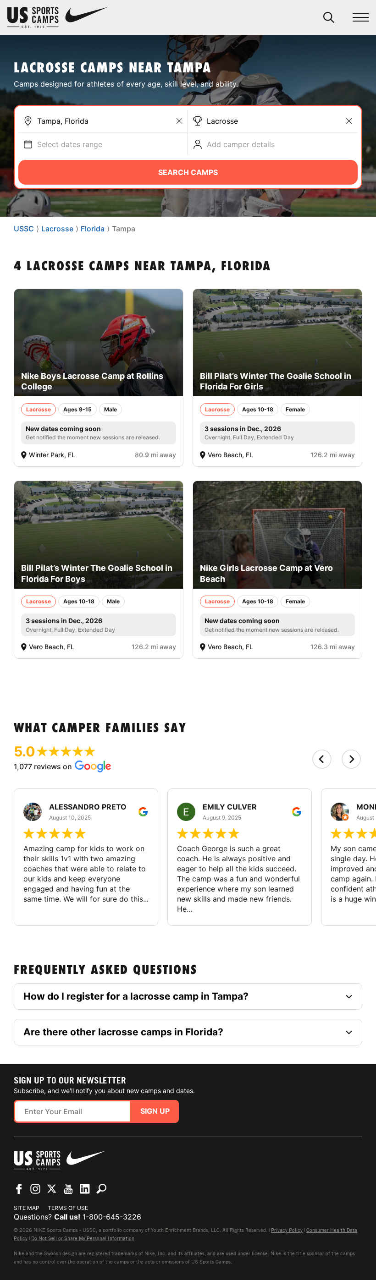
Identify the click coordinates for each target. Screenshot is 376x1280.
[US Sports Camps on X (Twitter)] (52, 1189)
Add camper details (241, 144)
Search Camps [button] (188, 172)
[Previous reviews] (322, 759)
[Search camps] (101, 1189)
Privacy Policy (287, 1230)
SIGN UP (155, 1111)
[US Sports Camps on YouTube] (68, 1189)
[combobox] (110, 121)
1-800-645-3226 (112, 1216)
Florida (93, 228)
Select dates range (69, 144)
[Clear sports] (349, 121)
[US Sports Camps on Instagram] (35, 1189)
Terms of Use (68, 1207)
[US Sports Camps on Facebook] (19, 1189)
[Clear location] (179, 121)
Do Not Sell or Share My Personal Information (82, 1238)
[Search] (328, 17)
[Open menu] (361, 18)
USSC (24, 228)
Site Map (26, 1207)
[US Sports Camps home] (57, 17)
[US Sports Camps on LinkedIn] (85, 1189)
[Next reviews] (351, 759)
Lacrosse (222, 121)
